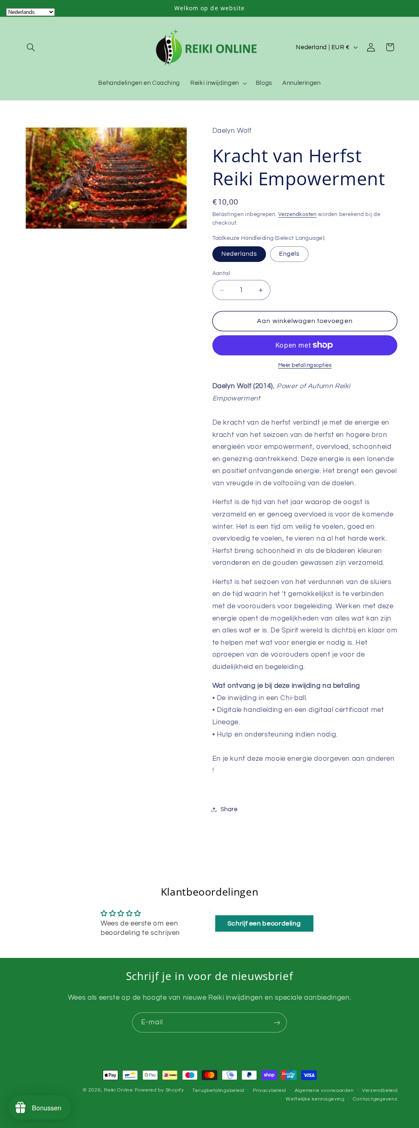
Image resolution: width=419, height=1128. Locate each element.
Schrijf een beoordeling (264, 923)
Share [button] (229, 809)
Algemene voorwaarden (324, 1090)
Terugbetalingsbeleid (218, 1090)
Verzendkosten (297, 214)
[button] (31, 47)
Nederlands (239, 254)
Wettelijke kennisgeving (315, 1099)
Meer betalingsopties (305, 365)
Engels (289, 254)
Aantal (221, 273)
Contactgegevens (375, 1099)
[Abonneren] (277, 1022)
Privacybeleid (269, 1090)
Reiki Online (118, 1090)
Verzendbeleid (380, 1090)
